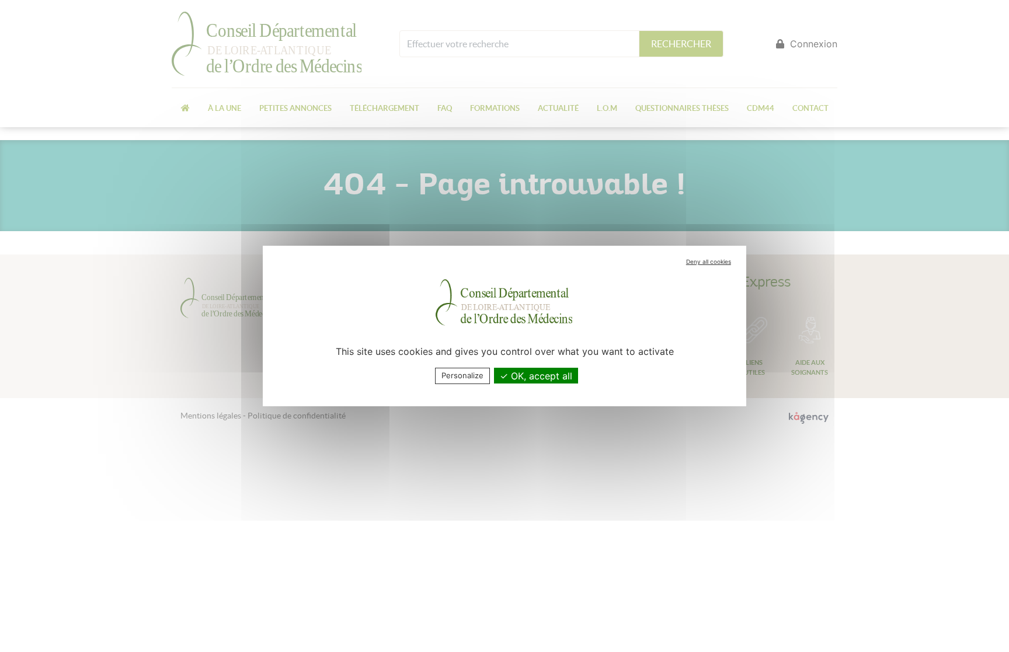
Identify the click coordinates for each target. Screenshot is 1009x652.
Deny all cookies (708, 261)
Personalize (462, 375)
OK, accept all (540, 376)
